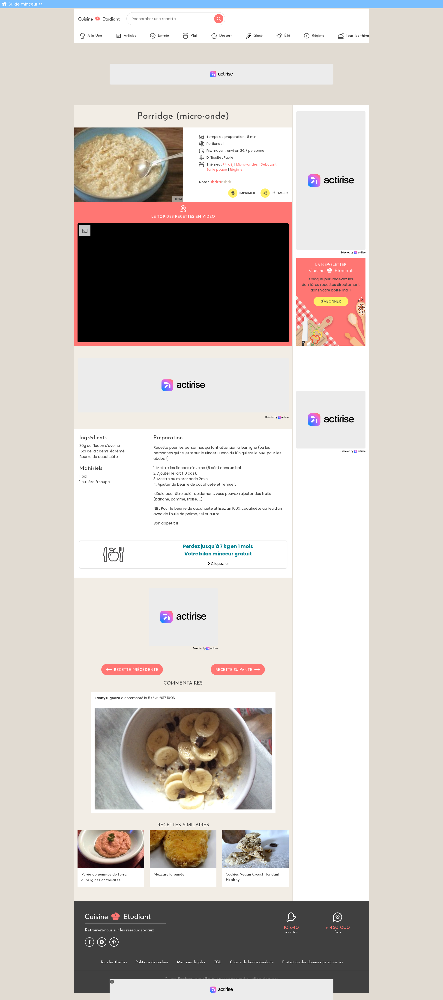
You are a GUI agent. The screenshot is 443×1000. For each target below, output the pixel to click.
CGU (218, 962)
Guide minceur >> (25, 4)
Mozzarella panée (168, 874)
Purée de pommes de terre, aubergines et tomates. (104, 877)
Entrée (163, 36)
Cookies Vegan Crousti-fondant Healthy (253, 877)
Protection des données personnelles (312, 962)
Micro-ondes (247, 164)
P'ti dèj (228, 164)
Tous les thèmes (359, 36)
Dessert (225, 36)
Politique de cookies (151, 962)
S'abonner (331, 301)
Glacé (258, 36)
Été (287, 36)
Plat (194, 36)
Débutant (269, 164)
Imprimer (247, 193)
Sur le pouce (217, 169)
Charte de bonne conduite (252, 962)
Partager (280, 193)
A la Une (94, 36)
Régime (318, 36)
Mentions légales (191, 962)
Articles (130, 36)
